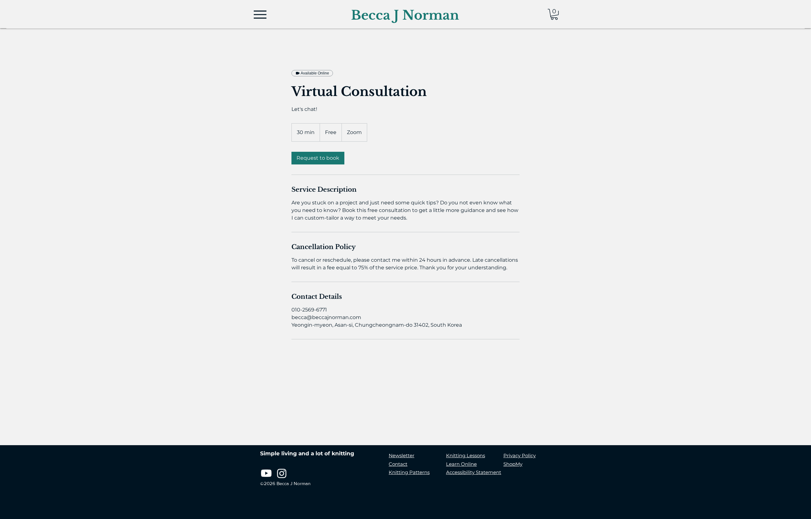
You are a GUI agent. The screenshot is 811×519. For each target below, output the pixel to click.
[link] (317, 158)
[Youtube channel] (266, 473)
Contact (398, 464)
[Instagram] (282, 473)
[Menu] (260, 14)
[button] (554, 14)
